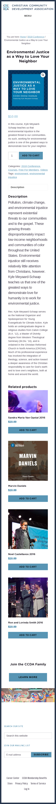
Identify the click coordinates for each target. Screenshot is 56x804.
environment (21, 173)
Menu (28, 16)
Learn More (28, 677)
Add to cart (31, 155)
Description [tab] (17, 187)
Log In (26, 789)
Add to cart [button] (28, 430)
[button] (43, 74)
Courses (12, 170)
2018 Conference (36, 37)
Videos (44, 170)
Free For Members (29, 170)
